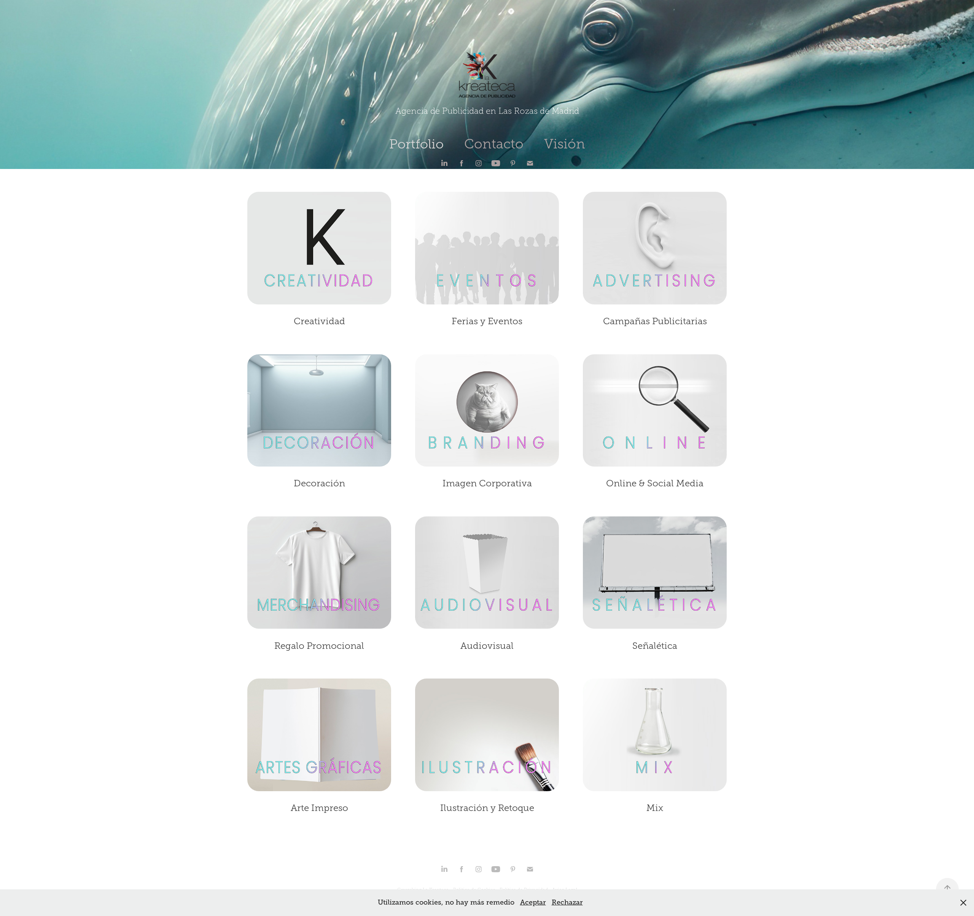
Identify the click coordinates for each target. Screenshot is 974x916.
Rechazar (567, 902)
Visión (564, 144)
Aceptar (533, 902)
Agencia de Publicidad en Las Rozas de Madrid (487, 111)
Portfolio (416, 144)
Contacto (494, 144)
